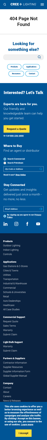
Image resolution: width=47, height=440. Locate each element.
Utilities (7, 274)
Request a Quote (16, 129)
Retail (6, 296)
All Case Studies (11, 309)
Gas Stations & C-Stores (15, 266)
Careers (7, 396)
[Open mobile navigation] (42, 5)
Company (8, 383)
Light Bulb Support (13, 342)
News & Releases (12, 400)
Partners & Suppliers (14, 358)
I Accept (23, 433)
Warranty (8, 330)
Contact (32, 74)
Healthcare (8, 305)
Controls (7, 254)
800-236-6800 (17, 136)
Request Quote (10, 321)
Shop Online (20, 175)
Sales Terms (9, 325)
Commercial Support (14, 317)
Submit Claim (10, 334)
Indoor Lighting (11, 249)
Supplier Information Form (16, 371)
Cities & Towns (10, 270)
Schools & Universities (14, 292)
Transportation (10, 279)
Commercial (9, 287)
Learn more (27, 424)
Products (14, 67)
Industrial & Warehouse (15, 283)
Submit (40, 209)
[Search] (4, 5)
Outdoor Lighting (11, 245)
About (6, 392)
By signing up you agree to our (24, 216)
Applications (31, 67)
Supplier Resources (13, 367)
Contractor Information (15, 362)
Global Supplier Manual (15, 375)
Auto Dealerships (11, 300)
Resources (16, 74)
